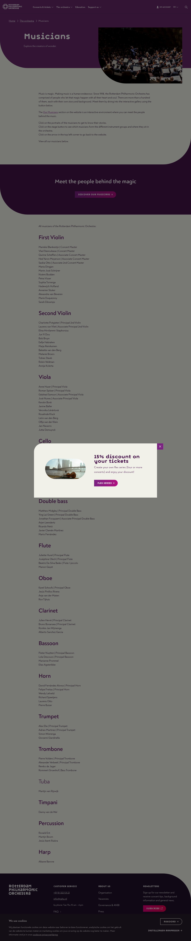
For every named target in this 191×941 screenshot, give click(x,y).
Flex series (104, 483)
